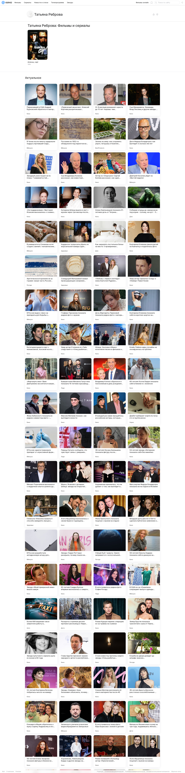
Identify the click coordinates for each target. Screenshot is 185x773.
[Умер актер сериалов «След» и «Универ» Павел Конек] (144, 271)
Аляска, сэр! (33, 62)
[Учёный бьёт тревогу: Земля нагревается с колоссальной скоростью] (110, 546)
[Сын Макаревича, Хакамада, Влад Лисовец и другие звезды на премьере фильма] (144, 100)
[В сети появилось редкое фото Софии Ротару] (110, 580)
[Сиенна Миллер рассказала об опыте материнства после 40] (110, 683)
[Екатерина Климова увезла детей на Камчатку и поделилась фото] (144, 237)
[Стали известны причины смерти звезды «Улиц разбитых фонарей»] (110, 648)
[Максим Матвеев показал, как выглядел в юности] (75, 408)
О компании (10, 771)
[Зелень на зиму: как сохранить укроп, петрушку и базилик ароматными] (110, 134)
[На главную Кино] (8, 2)
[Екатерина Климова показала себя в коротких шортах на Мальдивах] (144, 306)
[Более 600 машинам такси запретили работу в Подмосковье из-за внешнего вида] (41, 614)
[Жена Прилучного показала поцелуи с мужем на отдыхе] (110, 511)
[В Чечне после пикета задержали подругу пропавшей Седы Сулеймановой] (41, 134)
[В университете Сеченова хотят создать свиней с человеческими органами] (41, 237)
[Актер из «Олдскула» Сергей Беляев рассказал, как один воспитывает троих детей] (110, 168)
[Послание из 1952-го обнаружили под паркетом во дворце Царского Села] (75, 134)
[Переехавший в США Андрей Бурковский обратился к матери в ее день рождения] (41, 100)
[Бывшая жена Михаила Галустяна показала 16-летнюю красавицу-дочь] (75, 374)
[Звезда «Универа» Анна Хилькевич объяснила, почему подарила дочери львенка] (75, 683)
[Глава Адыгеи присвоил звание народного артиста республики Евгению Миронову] (75, 648)
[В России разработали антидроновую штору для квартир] (41, 546)
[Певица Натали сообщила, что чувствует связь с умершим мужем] (75, 443)
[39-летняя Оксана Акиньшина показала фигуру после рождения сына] (110, 443)
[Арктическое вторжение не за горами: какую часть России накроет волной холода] (41, 271)
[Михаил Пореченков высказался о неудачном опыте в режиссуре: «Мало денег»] (41, 477)
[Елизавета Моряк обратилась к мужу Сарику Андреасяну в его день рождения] (41, 717)
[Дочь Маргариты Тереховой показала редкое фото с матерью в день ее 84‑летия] (110, 306)
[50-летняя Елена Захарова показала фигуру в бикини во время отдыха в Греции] (41, 751)
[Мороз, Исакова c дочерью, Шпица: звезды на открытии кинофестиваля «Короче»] (75, 477)
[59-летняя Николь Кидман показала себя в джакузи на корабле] (144, 546)
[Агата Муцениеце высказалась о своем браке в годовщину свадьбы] (75, 511)
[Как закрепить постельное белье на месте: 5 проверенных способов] (110, 237)
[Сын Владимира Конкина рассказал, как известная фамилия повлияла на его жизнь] (75, 168)
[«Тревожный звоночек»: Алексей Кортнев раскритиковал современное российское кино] (75, 100)
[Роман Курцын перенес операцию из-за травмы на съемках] (110, 614)
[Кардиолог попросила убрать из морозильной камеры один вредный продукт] (75, 237)
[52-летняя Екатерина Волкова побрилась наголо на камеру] (41, 683)
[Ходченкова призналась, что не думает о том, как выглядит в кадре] (110, 477)
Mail (3, 771)
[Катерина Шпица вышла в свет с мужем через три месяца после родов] (75, 203)
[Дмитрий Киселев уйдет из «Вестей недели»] (144, 168)
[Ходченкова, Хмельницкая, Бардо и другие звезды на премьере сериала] (75, 751)
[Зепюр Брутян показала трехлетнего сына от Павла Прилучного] (144, 614)
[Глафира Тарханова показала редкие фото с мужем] (75, 306)
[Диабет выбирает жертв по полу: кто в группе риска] (144, 408)
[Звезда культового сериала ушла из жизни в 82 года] (41, 648)
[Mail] (3, 2)
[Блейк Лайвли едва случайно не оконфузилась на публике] (144, 340)
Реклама (18, 771)
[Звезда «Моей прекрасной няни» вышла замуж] (41, 580)
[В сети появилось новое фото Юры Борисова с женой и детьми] (110, 717)
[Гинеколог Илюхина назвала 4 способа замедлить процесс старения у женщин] (41, 511)
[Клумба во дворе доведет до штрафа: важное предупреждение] (144, 648)
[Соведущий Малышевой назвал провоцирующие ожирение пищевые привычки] (75, 271)
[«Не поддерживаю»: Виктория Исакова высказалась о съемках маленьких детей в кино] (41, 203)
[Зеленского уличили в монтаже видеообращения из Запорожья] (75, 717)
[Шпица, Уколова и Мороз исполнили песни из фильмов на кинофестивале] (110, 340)
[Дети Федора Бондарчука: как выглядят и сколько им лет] (144, 134)
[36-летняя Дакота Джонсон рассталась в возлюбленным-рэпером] (144, 683)
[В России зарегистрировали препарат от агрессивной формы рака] (41, 443)
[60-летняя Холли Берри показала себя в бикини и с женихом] (144, 374)
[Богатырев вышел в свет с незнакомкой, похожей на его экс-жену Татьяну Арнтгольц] (41, 340)
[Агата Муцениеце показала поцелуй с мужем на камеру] (144, 751)
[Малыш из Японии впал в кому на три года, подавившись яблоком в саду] (144, 717)
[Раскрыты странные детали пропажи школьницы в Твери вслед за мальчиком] (75, 614)
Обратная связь (176, 771)
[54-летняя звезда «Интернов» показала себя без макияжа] (144, 443)
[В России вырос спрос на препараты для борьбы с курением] (41, 306)
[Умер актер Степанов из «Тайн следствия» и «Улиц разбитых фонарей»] (75, 340)
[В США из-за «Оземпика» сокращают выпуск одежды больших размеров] (144, 580)
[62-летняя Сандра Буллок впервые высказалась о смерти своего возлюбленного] (75, 580)
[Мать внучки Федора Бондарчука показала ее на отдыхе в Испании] (144, 477)
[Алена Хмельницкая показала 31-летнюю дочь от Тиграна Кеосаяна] (110, 203)
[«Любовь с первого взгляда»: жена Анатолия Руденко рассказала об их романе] (110, 271)
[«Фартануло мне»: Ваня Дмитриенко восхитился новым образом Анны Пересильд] (41, 374)
